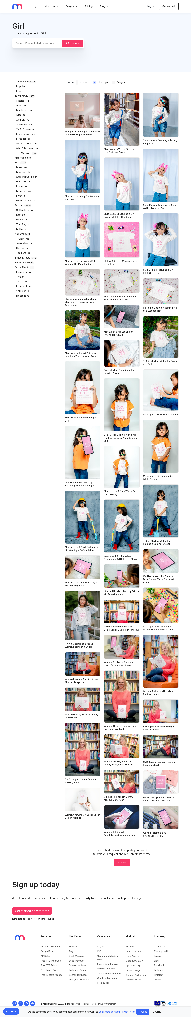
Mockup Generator (50, 946)
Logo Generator (134, 955)
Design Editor (47, 951)
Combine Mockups (107, 978)
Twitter (157, 979)
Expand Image (133, 970)
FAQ (99, 951)
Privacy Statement (107, 1004)
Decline (157, 1011)
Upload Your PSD (106, 968)
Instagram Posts (77, 970)
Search (75, 42)
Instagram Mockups (79, 979)
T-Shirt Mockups (77, 965)
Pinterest (158, 974)
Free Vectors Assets (51, 974)
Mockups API (161, 951)
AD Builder (46, 955)
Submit (122, 862)
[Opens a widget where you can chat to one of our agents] (11, 1012)
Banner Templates (78, 974)
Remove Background (136, 974)
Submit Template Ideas (109, 973)
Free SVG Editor (49, 965)
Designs (70, 6)
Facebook (159, 965)
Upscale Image (133, 965)
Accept (143, 1011)
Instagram (159, 970)
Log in (150, 6)
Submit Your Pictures (108, 964)
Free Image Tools (50, 970)
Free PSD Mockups (51, 960)
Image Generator (134, 951)
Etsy (71, 951)
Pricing (89, 6)
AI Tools (130, 946)
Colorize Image (133, 979)
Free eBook (103, 982)
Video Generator (134, 960)
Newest (83, 82)
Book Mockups (77, 955)
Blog (102, 6)
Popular (71, 82)
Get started (168, 6)
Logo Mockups (77, 960)
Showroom (74, 946)
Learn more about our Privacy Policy (117, 1011)
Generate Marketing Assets (107, 957)
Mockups (49, 6)
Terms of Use (89, 1004)
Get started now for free (32, 911)
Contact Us (160, 946)
